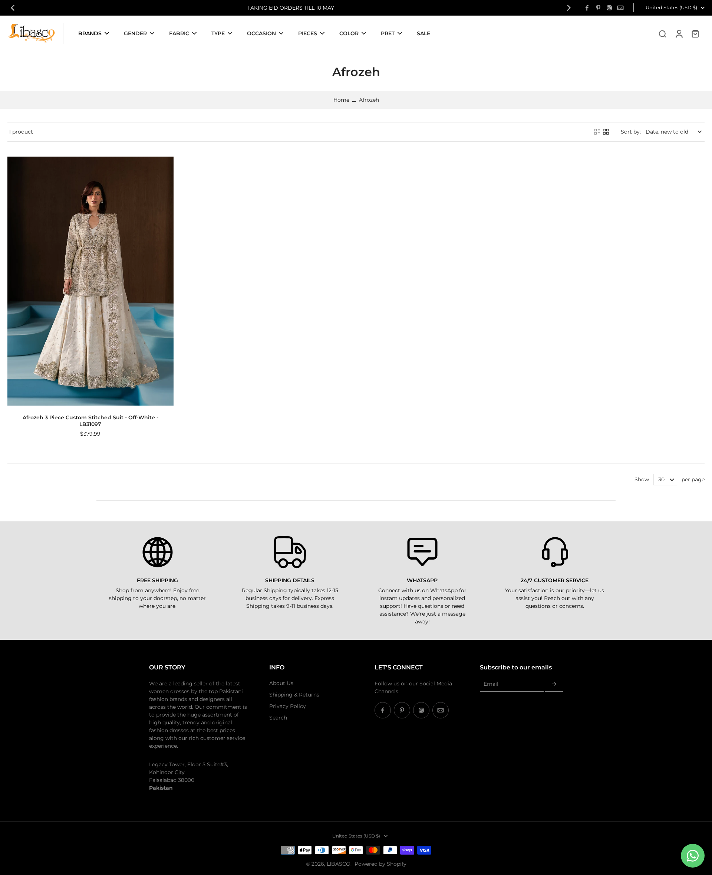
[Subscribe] (554, 684)
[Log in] (678, 33)
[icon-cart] (695, 33)
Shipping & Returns (294, 694)
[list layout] (597, 132)
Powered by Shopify (380, 864)
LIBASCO (338, 864)
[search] (662, 33)
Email (491, 684)
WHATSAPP (422, 580)
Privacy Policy (287, 706)
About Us (281, 683)
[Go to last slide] (12, 7)
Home (341, 99)
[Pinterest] (598, 7)
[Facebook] (587, 7)
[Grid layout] (605, 132)
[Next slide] (569, 7)
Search (278, 717)
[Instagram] (609, 7)
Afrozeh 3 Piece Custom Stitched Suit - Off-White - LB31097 (90, 420)
